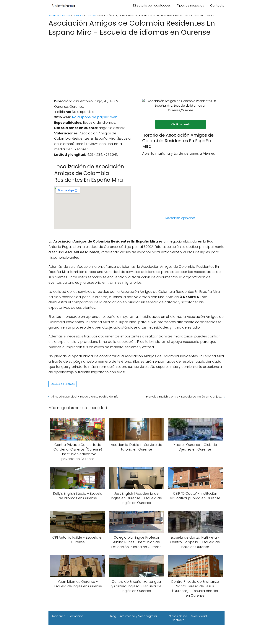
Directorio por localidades (152, 5)
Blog (113, 616)
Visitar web (181, 124)
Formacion (76, 616)
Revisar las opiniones (180, 218)
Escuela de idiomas (63, 384)
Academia (58, 616)
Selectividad (199, 616)
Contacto (217, 5)
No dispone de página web (95, 117)
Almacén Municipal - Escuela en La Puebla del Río (84, 396)
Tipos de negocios (190, 5)
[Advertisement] (136, 65)
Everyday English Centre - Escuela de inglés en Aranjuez (184, 396)
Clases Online (178, 616)
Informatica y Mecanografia (138, 616)
